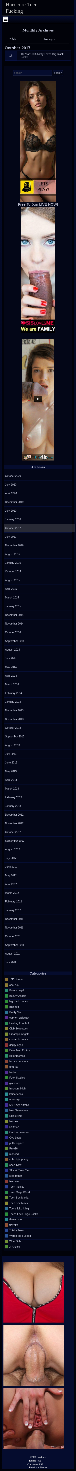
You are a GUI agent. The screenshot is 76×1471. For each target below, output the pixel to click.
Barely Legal (16, 990)
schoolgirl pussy (18, 1159)
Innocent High (17, 1088)
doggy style (16, 1044)
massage (14, 1099)
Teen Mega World (19, 1191)
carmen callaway (19, 1017)
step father (15, 1175)
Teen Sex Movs (18, 1202)
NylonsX (14, 1126)
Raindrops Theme (38, 1467)
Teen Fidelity (16, 1186)
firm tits (13, 1066)
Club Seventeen (18, 1028)
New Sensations (18, 1110)
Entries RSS (35, 1460)
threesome (15, 1219)
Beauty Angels (17, 995)
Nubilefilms (15, 1115)
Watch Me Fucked (20, 1235)
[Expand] (5, 19)
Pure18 (13, 1148)
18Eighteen (15, 979)
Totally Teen (16, 1230)
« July (12, 38)
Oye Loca (15, 1137)
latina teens (16, 1093)
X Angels (14, 1246)
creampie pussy (18, 1039)
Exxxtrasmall (17, 1055)
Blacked (14, 1006)
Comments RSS (35, 1464)
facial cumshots (18, 1061)
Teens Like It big (19, 1208)
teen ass (14, 1181)
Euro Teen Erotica (19, 1050)
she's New (15, 1164)
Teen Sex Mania (18, 1197)
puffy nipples (16, 1142)
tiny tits (13, 1224)
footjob (13, 1072)
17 (10, 55)
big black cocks (18, 1001)
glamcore (14, 1082)
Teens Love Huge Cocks (23, 1213)
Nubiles (13, 1121)
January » (49, 39)
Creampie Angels (19, 1033)
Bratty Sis (15, 1012)
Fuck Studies (17, 1077)
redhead (14, 1153)
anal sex (14, 984)
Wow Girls (15, 1241)
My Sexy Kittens (19, 1104)
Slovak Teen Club (19, 1170)
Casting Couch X (19, 1022)
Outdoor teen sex (19, 1131)
